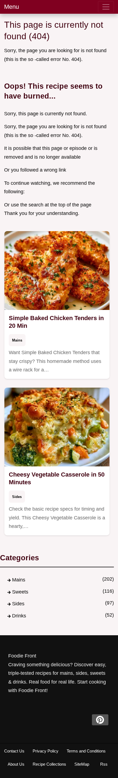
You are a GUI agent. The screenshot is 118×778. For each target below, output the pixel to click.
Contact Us (14, 751)
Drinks (19, 616)
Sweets (20, 592)
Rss (104, 764)
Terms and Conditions (86, 751)
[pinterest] (100, 719)
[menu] (106, 7)
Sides (17, 497)
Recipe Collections (49, 764)
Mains (17, 340)
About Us (16, 764)
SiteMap (81, 764)
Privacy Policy (45, 751)
